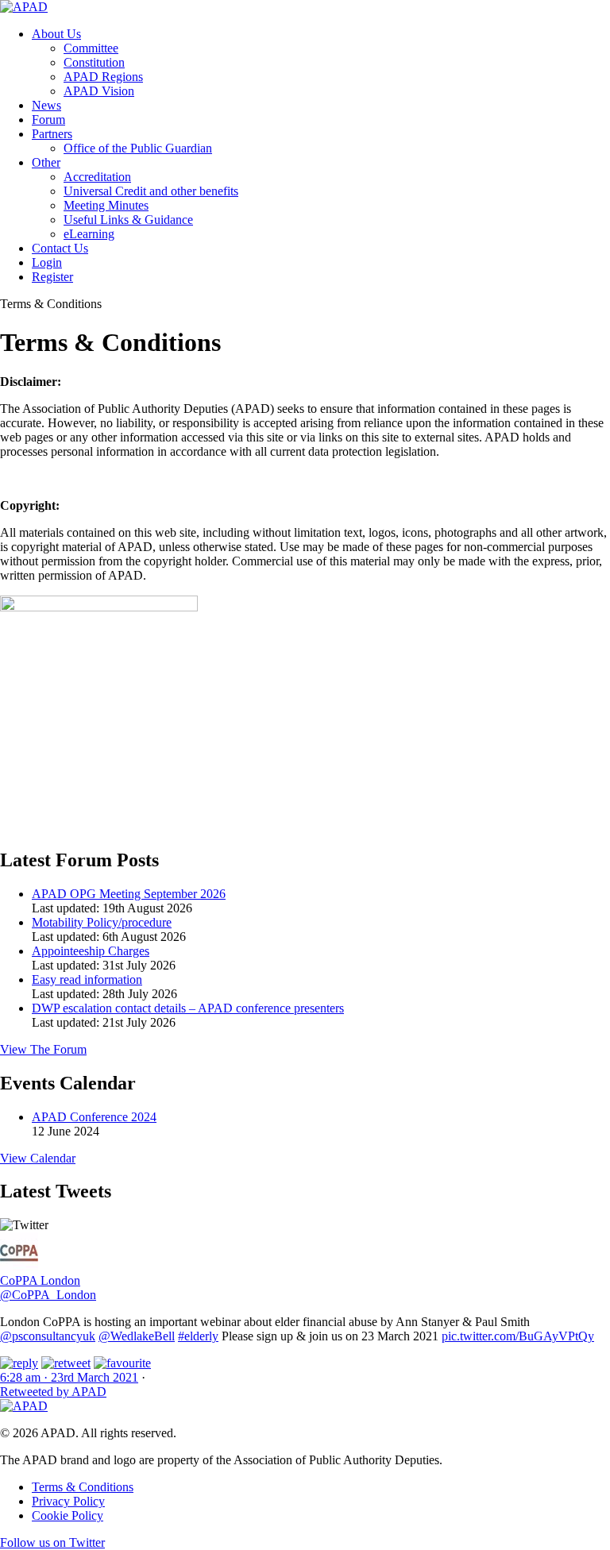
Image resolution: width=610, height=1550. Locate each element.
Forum (48, 119)
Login (47, 262)
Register (52, 276)
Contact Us (60, 248)
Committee (91, 48)
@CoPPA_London (48, 1294)
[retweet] (66, 1363)
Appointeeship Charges (90, 951)
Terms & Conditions (82, 1487)
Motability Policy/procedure (102, 922)
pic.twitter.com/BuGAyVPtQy (518, 1336)
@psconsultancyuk (47, 1336)
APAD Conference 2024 (94, 1117)
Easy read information (87, 979)
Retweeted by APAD (53, 1391)
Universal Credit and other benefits (151, 191)
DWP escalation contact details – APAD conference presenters (188, 1008)
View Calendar (37, 1158)
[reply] (19, 1363)
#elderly (198, 1336)
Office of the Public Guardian (138, 148)
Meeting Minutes (106, 205)
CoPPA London (40, 1280)
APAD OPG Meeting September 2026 (129, 893)
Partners (52, 134)
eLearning (89, 234)
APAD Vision (99, 91)
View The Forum (43, 1049)
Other (46, 162)
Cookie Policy (67, 1515)
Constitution (94, 62)
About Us (56, 33)
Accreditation (97, 176)
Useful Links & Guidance (128, 219)
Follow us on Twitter (52, 1542)
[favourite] (122, 1363)
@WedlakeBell (136, 1336)
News (46, 105)
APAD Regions (103, 76)
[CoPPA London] (19, 1266)
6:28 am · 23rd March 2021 (69, 1377)
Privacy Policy (68, 1501)
